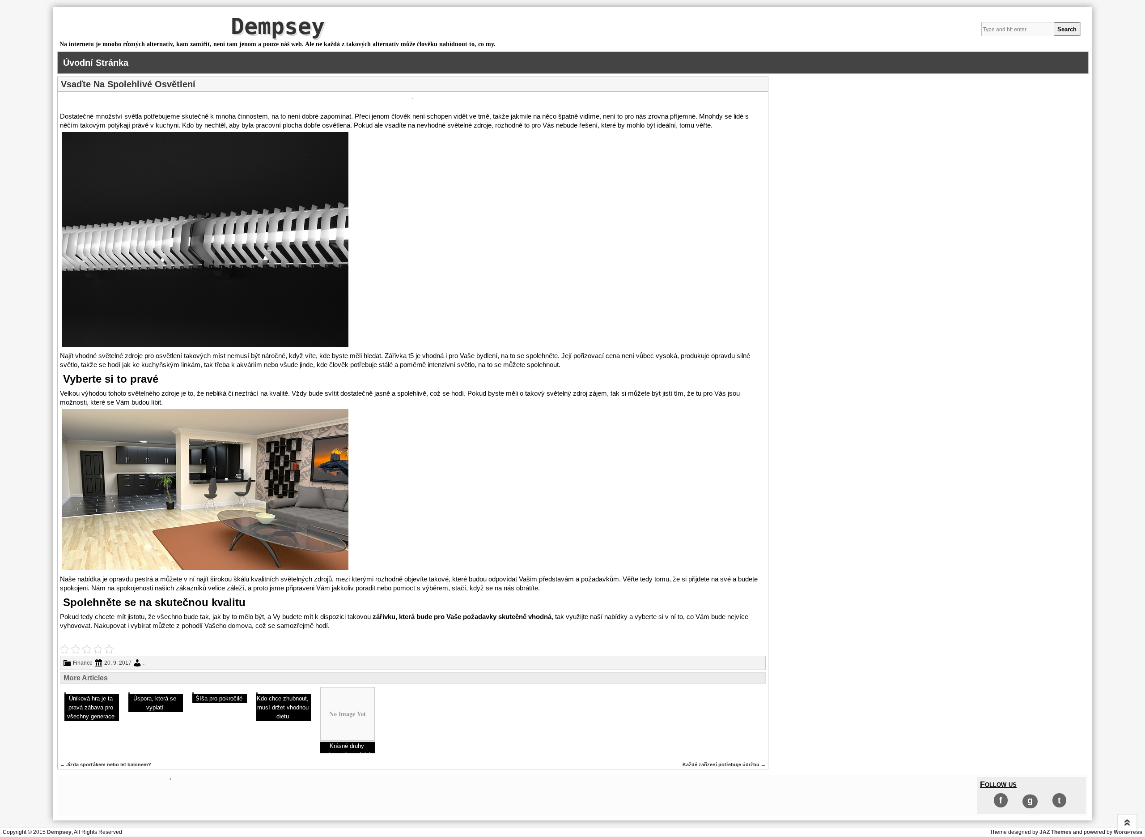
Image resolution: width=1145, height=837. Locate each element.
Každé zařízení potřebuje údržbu (724, 764)
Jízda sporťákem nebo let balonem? (105, 764)
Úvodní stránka (95, 63)
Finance (83, 663)
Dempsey (278, 26)
